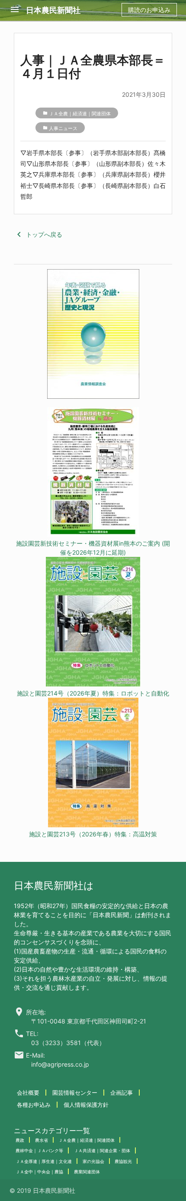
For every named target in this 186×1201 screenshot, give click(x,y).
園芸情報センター (74, 1092)
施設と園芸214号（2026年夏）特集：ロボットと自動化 (93, 693)
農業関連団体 (87, 1171)
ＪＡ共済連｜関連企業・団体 (102, 1150)
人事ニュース (63, 128)
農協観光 (123, 1161)
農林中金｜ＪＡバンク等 (39, 1150)
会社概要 (28, 1092)
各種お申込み (34, 1104)
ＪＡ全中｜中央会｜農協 (39, 1171)
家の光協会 (93, 1161)
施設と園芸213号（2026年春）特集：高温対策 (93, 834)
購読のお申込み (149, 9)
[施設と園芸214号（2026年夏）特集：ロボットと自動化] (93, 623)
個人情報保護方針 (86, 1104)
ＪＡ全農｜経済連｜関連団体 (80, 114)
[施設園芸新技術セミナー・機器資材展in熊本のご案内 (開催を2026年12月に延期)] (93, 473)
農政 (20, 1140)
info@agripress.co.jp (60, 1064)
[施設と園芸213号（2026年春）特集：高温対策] (93, 763)
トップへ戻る (38, 234)
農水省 (41, 1140)
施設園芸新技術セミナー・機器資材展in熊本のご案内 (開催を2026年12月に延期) (93, 548)
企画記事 (121, 1092)
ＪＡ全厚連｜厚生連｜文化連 (44, 1161)
